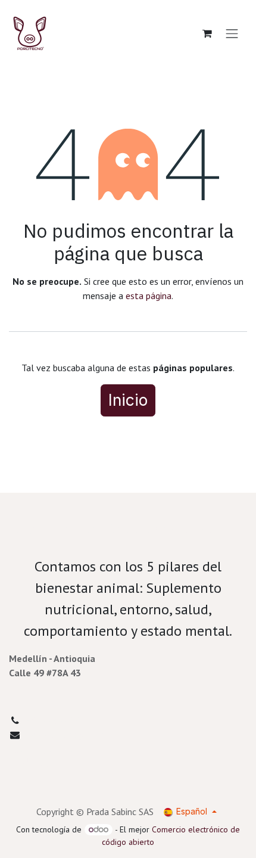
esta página (148, 295)
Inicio (128, 399)
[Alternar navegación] (232, 33)
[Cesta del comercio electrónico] (207, 33)
